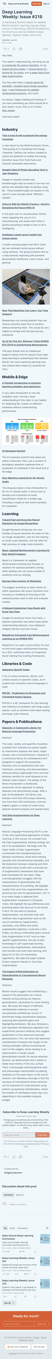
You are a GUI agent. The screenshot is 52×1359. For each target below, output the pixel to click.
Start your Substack (19, 1346)
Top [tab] (5, 1228)
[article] (26, 1243)
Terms (43, 1337)
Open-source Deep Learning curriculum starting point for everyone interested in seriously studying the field (16, 1243)
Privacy (36, 1337)
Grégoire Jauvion (9, 40)
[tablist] (13, 1195)
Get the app (39, 1346)
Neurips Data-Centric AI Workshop (21, 581)
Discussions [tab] (23, 1228)
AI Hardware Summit (13, 451)
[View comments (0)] (14, 49)
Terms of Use (39, 1141)
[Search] (47, 1228)
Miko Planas (19, 1293)
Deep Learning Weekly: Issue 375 (18, 1282)
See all (7, 1303)
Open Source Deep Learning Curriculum (17, 1237)
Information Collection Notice (28, 1143)
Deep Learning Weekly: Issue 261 (18, 1260)
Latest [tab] (12, 1228)
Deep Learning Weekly (22, 1248)
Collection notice (26, 1340)
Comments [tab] (8, 1195)
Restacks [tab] (20, 1195)
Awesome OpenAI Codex (16, 669)
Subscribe (36, 4)
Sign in (46, 4)
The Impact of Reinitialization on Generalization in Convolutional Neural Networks (24, 975)
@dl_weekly (8, 110)
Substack (13, 1353)
